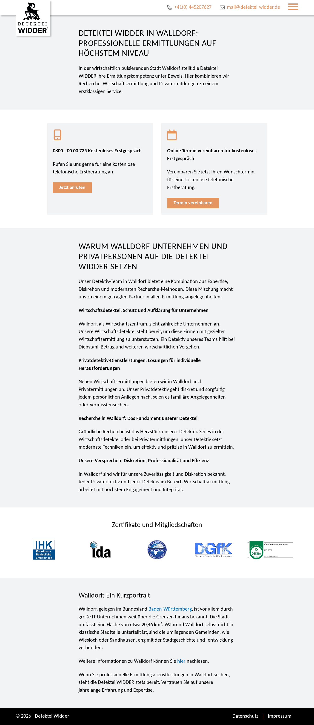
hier (181, 661)
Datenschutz (245, 716)
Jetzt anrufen (72, 187)
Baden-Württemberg (170, 609)
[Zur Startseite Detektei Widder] (33, 17)
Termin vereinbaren (193, 203)
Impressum (279, 716)
